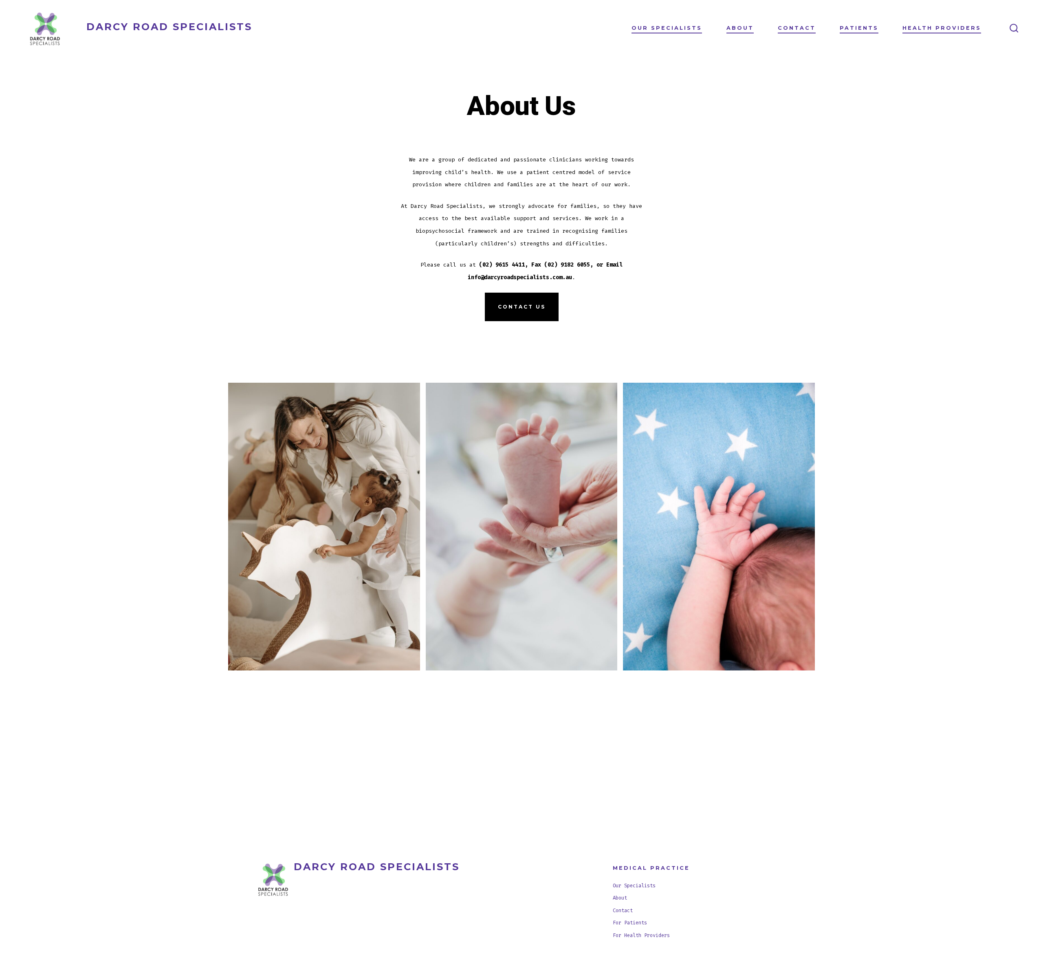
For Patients (630, 923)
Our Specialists (667, 28)
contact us (522, 307)
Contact (797, 28)
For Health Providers (641, 935)
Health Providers (941, 28)
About (740, 28)
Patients (859, 28)
